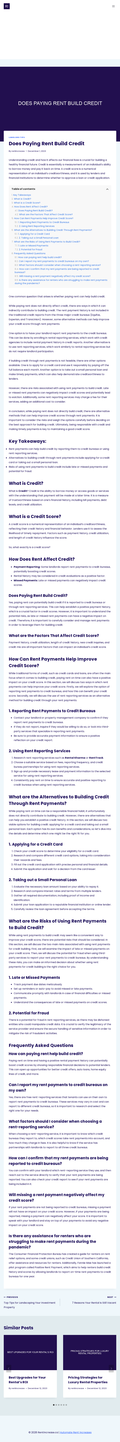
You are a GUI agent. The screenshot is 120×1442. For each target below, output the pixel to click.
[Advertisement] (60, 36)
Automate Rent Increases (76, 1432)
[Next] (111, 1368)
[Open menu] (113, 6)
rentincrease (18, 151)
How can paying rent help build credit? (40, 257)
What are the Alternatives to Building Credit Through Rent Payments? (53, 230)
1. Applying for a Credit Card (34, 233)
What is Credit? (22, 198)
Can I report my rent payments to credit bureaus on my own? (54, 261)
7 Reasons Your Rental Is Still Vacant (94, 1300)
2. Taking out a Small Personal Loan (39, 237)
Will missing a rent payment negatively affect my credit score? (54, 276)
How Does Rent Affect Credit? (31, 206)
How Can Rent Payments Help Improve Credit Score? (43, 218)
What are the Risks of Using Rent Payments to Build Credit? (47, 241)
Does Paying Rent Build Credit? (35, 210)
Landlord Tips (17, 137)
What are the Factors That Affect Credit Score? (46, 214)
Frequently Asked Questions (29, 253)
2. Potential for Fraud (30, 249)
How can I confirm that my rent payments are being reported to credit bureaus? (57, 270)
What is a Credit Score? (27, 202)
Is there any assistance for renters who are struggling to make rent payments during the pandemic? (61, 281)
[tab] (54, 1405)
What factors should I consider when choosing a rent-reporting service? (60, 265)
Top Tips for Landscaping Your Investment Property (29, 1302)
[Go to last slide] (8, 1368)
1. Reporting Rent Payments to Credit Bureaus (43, 222)
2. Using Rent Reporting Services (37, 226)
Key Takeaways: (22, 195)
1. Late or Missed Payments (33, 245)
